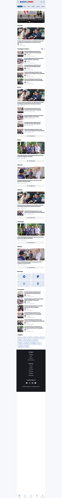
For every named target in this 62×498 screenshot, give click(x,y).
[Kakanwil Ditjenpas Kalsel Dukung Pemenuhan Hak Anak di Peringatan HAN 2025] (20, 82)
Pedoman (31, 369)
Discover (25, 497)
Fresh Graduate (31, 360)
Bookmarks (43, 497)
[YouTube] (35, 383)
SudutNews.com (28, 386)
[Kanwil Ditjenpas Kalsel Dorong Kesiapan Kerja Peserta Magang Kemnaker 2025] (20, 54)
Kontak (31, 366)
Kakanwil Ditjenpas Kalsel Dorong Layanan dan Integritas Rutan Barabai (34, 73)
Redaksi (31, 367)
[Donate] (24, 276)
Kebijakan (31, 373)
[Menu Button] (18, 2)
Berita (18, 45)
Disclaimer (31, 371)
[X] (29, 383)
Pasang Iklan (31, 375)
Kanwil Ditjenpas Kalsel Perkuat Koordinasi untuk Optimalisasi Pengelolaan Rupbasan (32, 66)
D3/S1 (31, 356)
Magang (31, 358)
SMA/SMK (31, 354)
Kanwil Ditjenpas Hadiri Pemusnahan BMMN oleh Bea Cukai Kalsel (34, 59)
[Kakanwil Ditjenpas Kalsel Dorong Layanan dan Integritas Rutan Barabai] (20, 75)
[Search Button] (44, 2)
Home (19, 497)
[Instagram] (32, 383)
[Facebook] (26, 383)
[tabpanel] (31, 17)
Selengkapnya (32, 136)
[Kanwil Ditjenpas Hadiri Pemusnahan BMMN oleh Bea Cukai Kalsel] (20, 61)
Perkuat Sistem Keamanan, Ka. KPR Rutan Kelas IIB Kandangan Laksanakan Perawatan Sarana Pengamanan (30, 41)
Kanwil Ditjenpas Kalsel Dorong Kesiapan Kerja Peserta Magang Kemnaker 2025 (30, 18)
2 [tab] (29, 21)
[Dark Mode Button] (41, 2)
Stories (31, 497)
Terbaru (20, 6)
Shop (37, 497)
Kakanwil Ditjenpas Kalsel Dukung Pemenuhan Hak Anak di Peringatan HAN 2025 (33, 80)
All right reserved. (36, 386)
